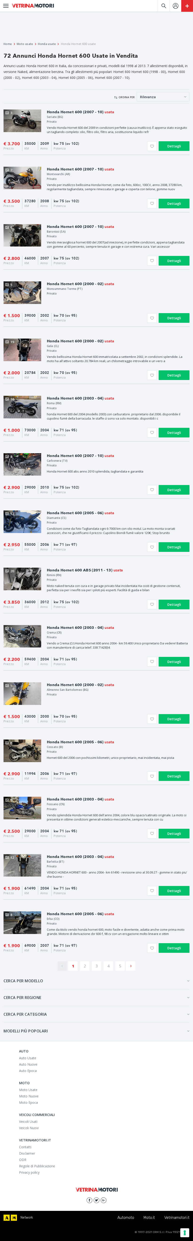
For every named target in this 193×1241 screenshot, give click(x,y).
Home (8, 44)
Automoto (125, 1217)
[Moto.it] (14, 1218)
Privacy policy (29, 1172)
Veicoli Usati (28, 1121)
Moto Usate (28, 1089)
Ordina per (127, 97)
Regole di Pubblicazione (37, 1166)
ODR (22, 1159)
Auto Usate (27, 1058)
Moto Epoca (28, 1102)
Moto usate (25, 44)
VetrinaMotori (33, 6)
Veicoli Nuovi (29, 1128)
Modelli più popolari (26, 1031)
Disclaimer (27, 1153)
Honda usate (47, 44)
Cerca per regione (22, 997)
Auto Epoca (28, 1070)
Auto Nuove (28, 1064)
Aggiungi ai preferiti (152, 146)
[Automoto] (7, 1218)
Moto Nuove (29, 1096)
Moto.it (149, 1217)
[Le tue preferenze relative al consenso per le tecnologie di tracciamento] (184, 1232)
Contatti (25, 1147)
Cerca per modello (23, 980)
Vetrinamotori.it (176, 1217)
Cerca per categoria (25, 1014)
